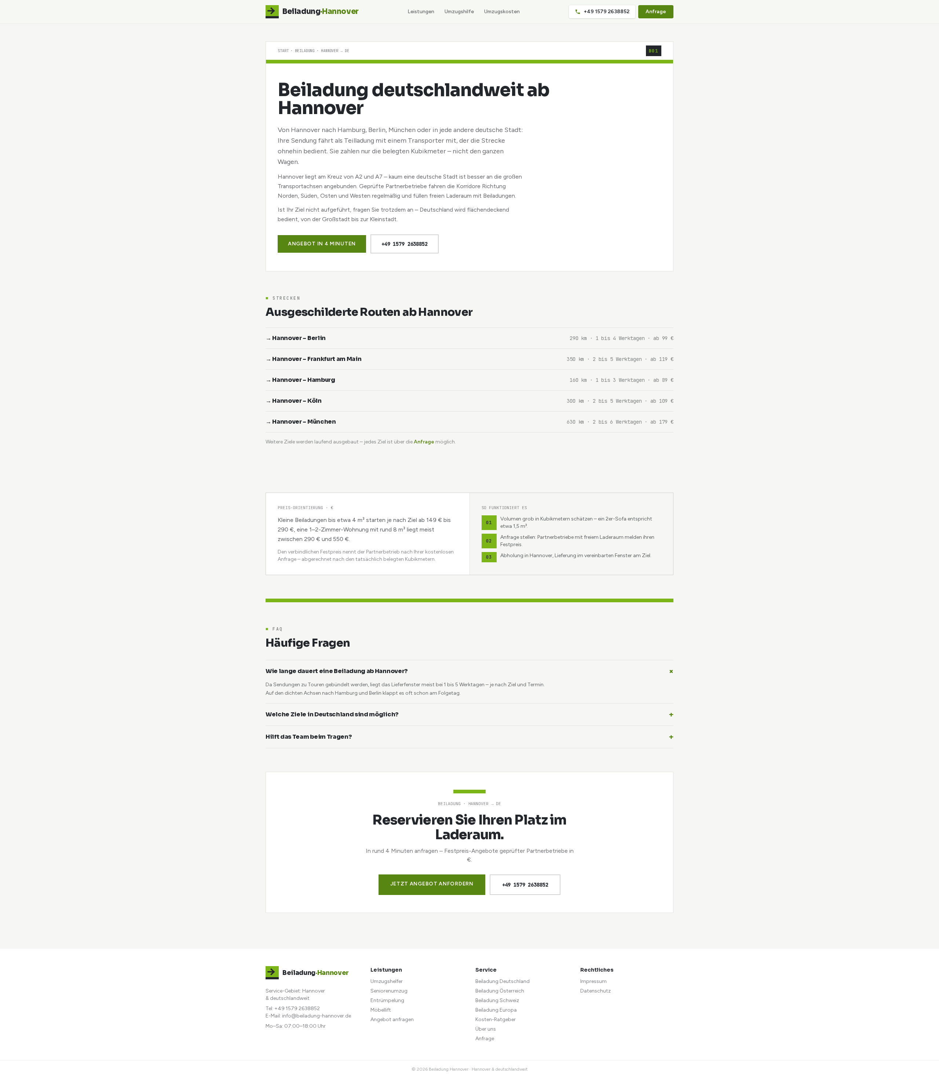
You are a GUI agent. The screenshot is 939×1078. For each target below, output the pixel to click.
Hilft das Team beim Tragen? (469, 737)
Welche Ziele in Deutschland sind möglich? (469, 714)
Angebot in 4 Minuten (322, 244)
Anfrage (656, 11)
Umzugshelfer (386, 981)
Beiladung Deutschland (502, 981)
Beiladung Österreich (499, 991)
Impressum (593, 981)
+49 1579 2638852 (606, 11)
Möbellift (380, 1010)
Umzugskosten (502, 11)
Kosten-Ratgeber (495, 1019)
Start (283, 50)
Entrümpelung (387, 1000)
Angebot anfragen (392, 1019)
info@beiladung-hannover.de (316, 1016)
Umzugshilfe (459, 11)
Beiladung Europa (496, 1010)
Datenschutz (595, 991)
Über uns (485, 1029)
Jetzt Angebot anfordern (432, 884)
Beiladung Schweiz (497, 1000)
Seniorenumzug (389, 991)
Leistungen (421, 11)
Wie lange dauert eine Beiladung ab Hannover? (469, 671)
